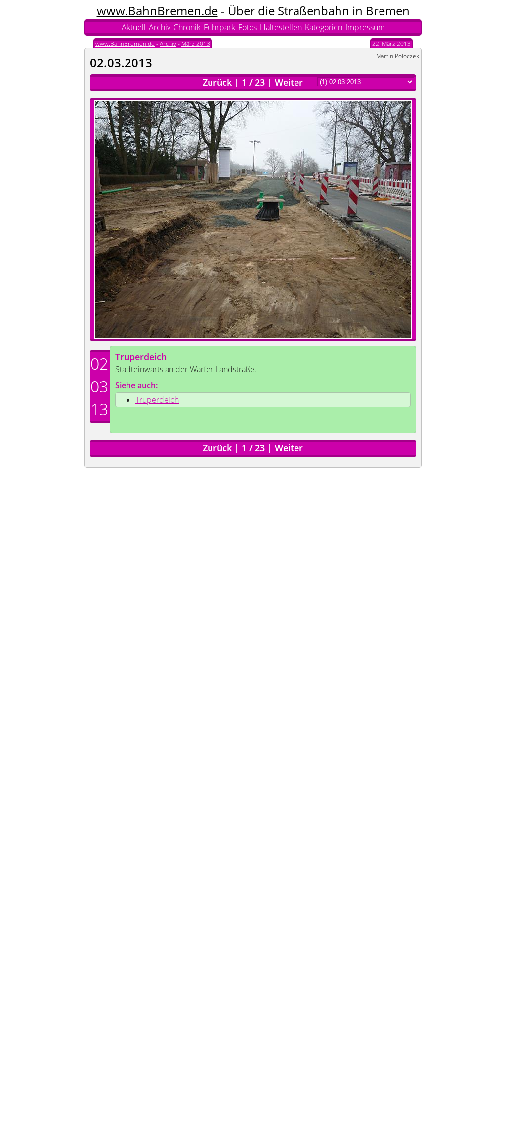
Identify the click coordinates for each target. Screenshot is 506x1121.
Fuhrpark (219, 27)
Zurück (217, 82)
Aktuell (134, 27)
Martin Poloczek (397, 56)
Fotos (247, 27)
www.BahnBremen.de (157, 10)
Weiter (289, 82)
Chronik (187, 27)
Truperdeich (141, 357)
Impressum (365, 27)
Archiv (159, 27)
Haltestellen (281, 27)
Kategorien (323, 27)
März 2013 (195, 44)
